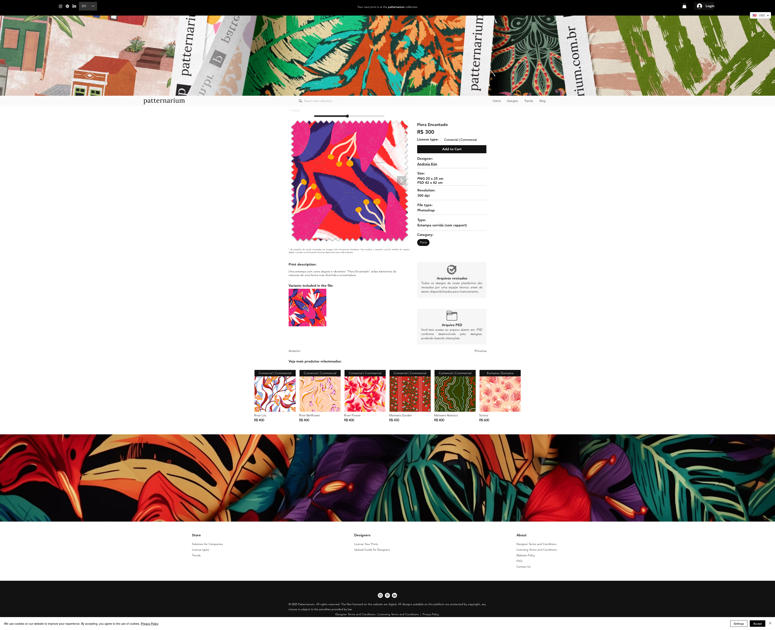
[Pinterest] (67, 6)
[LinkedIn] (74, 6)
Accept (757, 624)
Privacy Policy (149, 624)
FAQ (519, 561)
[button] (684, 5)
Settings (739, 624)
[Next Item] (401, 180)
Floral (423, 242)
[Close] (770, 623)
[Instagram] (60, 6)
